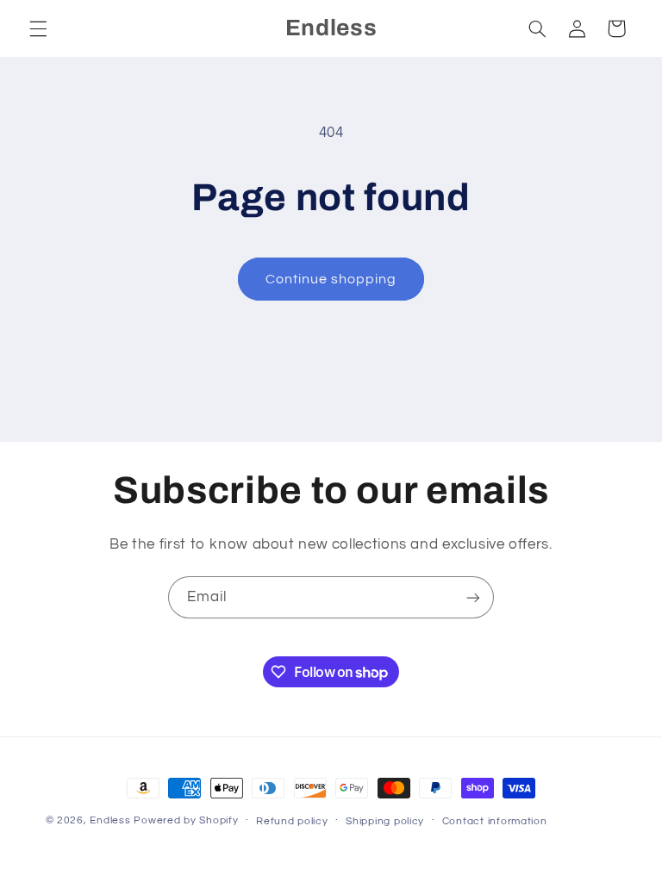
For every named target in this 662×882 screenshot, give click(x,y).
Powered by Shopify (186, 820)
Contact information (494, 821)
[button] (38, 28)
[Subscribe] (473, 597)
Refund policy (292, 821)
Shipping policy (385, 821)
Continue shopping (331, 279)
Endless (110, 820)
